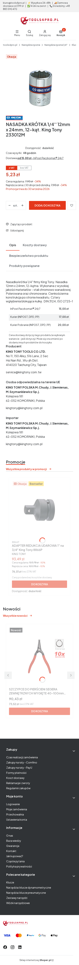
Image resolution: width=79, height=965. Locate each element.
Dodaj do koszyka (47, 205)
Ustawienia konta (16, 819)
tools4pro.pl (10, 45)
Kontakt (11, 851)
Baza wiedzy (13, 840)
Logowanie (13, 804)
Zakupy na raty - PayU (19, 767)
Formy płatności (16, 772)
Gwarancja (12, 845)
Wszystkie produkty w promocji (26, 469)
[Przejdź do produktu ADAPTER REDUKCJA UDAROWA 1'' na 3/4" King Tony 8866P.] (39, 510)
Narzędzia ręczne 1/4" (55, 45)
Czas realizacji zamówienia (22, 757)
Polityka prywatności (19, 866)
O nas (9, 835)
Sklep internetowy (35, 960)
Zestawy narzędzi (16, 897)
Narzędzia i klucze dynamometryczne (28, 887)
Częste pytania (15, 861)
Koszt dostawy (15, 777)
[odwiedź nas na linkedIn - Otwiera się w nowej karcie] (20, 947)
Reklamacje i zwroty (18, 783)
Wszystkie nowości (15, 615)
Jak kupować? (14, 856)
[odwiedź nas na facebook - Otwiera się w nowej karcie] (5, 947)
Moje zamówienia (16, 809)
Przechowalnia (15, 814)
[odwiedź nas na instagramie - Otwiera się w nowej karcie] (12, 947)
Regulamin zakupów (18, 788)
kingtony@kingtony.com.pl (24, 408)
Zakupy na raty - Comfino (21, 762)
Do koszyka (39, 584)
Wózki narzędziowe (18, 903)
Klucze (10, 882)
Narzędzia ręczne (31, 45)
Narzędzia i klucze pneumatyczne (26, 892)
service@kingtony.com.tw (24, 372)
